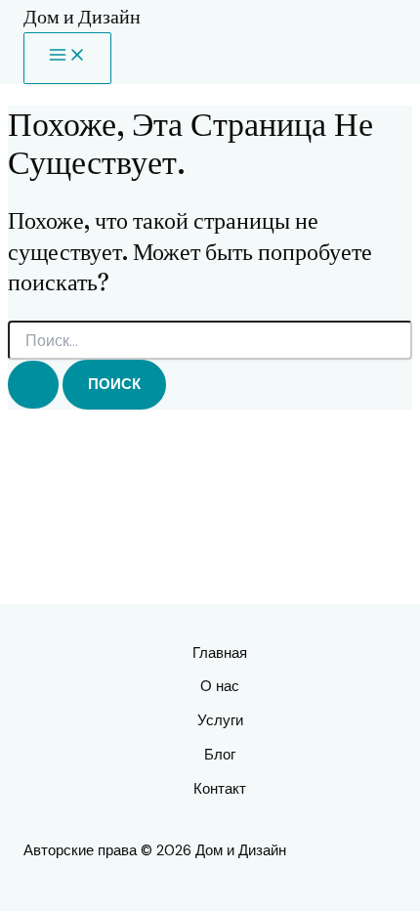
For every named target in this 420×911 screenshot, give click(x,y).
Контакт (219, 789)
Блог (219, 754)
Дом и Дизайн (82, 16)
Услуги (220, 720)
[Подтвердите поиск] (33, 385)
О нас (219, 686)
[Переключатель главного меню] (67, 58)
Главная (219, 653)
